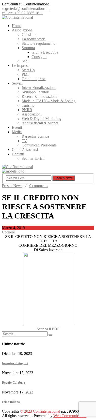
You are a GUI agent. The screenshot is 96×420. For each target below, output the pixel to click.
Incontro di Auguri (15, 363)
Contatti (18, 154)
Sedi (25, 61)
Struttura (28, 48)
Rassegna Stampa (35, 136)
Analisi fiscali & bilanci (40, 123)
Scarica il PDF (48, 329)
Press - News (12, 186)
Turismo (28, 105)
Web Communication (69, 416)
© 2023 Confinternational (40, 411)
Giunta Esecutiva (45, 52)
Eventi (17, 127)
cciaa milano (11, 402)
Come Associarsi (25, 149)
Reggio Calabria (13, 382)
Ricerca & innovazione (39, 96)
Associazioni (32, 114)
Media (17, 132)
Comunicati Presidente (39, 145)
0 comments (38, 186)
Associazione (22, 30)
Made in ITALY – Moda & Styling (49, 101)
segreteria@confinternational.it (25, 8)
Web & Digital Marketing (41, 118)
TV (24, 141)
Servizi (17, 83)
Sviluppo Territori (35, 92)
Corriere (8, 232)
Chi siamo (29, 34)
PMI (25, 74)
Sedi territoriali (33, 158)
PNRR (27, 110)
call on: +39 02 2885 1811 (22, 13)
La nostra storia (34, 39)
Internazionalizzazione (39, 88)
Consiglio (39, 57)
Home (16, 26)
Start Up (28, 70)
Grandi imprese (34, 79)
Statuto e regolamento (38, 43)
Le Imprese (20, 65)
